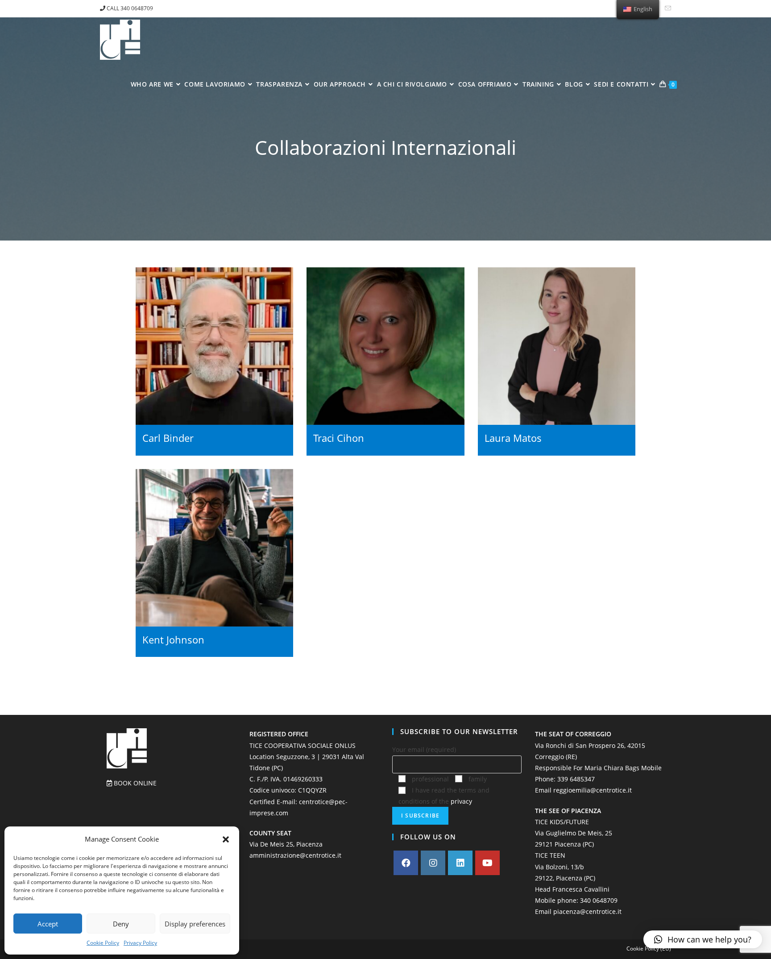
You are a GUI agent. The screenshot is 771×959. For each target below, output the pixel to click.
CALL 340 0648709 (129, 8)
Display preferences (195, 923)
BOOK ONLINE (134, 783)
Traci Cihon (338, 438)
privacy (461, 801)
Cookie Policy (103, 943)
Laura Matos (513, 438)
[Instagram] (433, 863)
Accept (47, 923)
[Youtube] (487, 863)
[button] (225, 839)
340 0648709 (599, 900)
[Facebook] (406, 863)
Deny (121, 923)
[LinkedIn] (460, 863)
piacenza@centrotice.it (587, 911)
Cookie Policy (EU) (648, 948)
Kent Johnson (173, 639)
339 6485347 (576, 779)
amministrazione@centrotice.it (295, 855)
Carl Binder (168, 438)
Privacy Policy (140, 943)
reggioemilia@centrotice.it (592, 790)
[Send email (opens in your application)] (666, 8)
